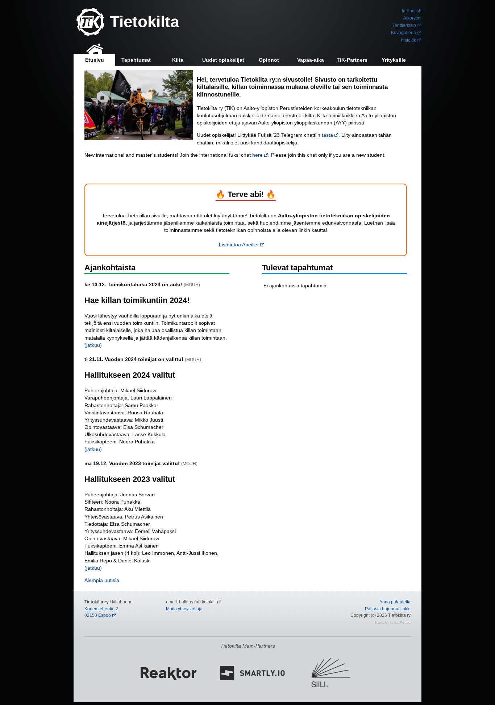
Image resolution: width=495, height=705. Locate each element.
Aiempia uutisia (101, 580)
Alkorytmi (412, 18)
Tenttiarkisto (404, 25)
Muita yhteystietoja (184, 608)
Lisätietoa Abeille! (239, 244)
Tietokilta (144, 21)
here (257, 155)
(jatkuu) (93, 345)
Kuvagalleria (403, 32)
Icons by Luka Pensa (393, 622)
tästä (327, 135)
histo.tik (408, 40)
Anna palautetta (395, 601)
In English (411, 10)
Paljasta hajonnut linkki (388, 608)
